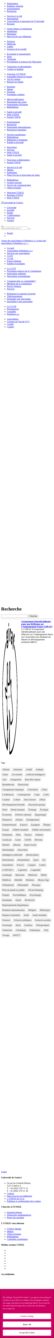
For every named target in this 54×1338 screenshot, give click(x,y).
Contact (10, 327)
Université (11, 207)
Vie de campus (13, 79)
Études (10, 212)
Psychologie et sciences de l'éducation (24, 62)
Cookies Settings (27, 1316)
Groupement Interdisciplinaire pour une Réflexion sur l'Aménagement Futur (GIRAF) (36, 624)
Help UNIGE (13, 114)
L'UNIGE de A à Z (15, 1198)
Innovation (12, 147)
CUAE (10, 258)
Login (4, 1172)
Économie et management (18, 54)
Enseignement (13, 8)
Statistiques (12, 31)
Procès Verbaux (14, 286)
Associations (12, 319)
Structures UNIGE (15, 192)
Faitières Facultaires (16, 263)
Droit (9, 56)
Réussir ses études (15, 82)
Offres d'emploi (14, 188)
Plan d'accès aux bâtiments (19, 36)
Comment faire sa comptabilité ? (21, 281)
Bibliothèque (13, 107)
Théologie (11, 59)
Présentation (12, 3)
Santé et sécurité (14, 112)
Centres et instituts (15, 69)
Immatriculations (14, 1212)
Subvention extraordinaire (18, 276)
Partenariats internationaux (19, 127)
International (12, 19)
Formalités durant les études (19, 76)
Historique (11, 34)
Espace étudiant (14, 261)
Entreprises (12, 172)
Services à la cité (14, 16)
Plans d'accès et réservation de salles (23, 175)
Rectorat (11, 24)
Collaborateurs (13, 215)
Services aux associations (18, 253)
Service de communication (19, 185)
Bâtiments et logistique (17, 140)
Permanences (13, 309)
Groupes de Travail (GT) (18, 321)
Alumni (10, 220)
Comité (10, 324)
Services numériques (16, 134)
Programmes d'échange (17, 104)
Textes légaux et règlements (19, 29)
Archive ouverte (14, 182)
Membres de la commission (19, 283)
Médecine (11, 44)
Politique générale (15, 6)
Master (10, 89)
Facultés (10, 210)
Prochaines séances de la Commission (24, 271)
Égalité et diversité (15, 142)
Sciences (11, 41)
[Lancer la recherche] (29, 228)
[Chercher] (2, 226)
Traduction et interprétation (19, 66)
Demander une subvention (19, 299)
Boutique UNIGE (15, 195)
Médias (10, 170)
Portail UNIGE (14, 117)
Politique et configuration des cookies (24, 1201)
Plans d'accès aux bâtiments (19, 1196)
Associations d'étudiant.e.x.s (20, 250)
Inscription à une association (20, 301)
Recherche (12, 11)
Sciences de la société (16, 49)
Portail (10, 233)
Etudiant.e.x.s (13, 314)
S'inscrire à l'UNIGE (16, 74)
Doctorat (11, 92)
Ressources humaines (16, 130)
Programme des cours (16, 102)
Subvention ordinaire (16, 273)
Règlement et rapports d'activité (21, 294)
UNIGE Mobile (14, 1229)
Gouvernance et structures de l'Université (25, 21)
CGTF (10, 256)
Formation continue (16, 94)
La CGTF (11, 268)
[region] (27, 1313)
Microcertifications (15, 99)
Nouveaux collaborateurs (18, 160)
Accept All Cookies (27, 1333)
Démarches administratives (19, 1215)
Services (11, 150)
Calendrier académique (17, 1239)
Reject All (27, 1324)
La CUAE (11, 306)
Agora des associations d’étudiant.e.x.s (19, 240)
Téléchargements (14, 296)
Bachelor (11, 87)
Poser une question (15, 1217)
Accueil (10, 248)
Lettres (10, 46)
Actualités (11, 311)
